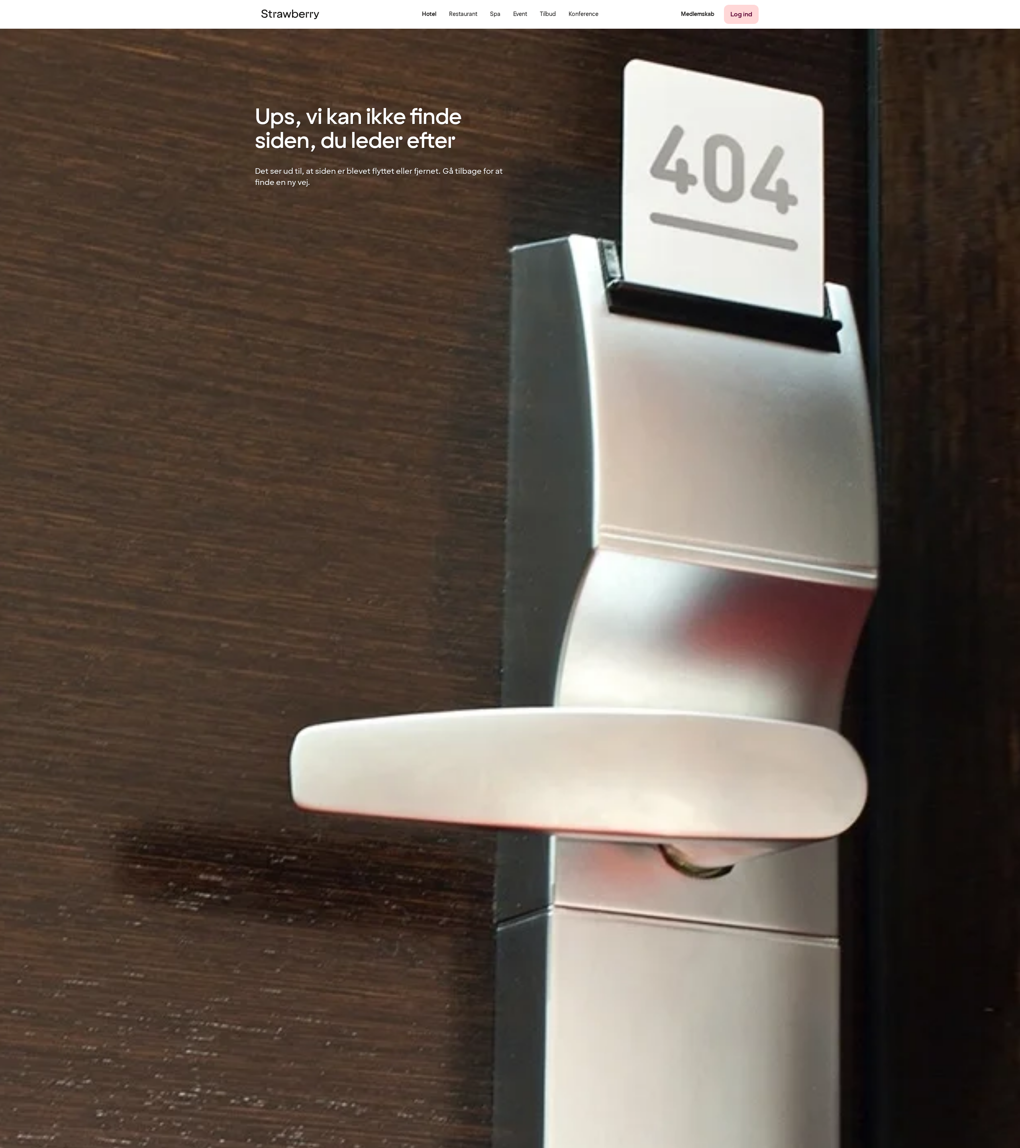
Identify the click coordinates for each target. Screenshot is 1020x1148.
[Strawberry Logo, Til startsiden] (290, 14)
